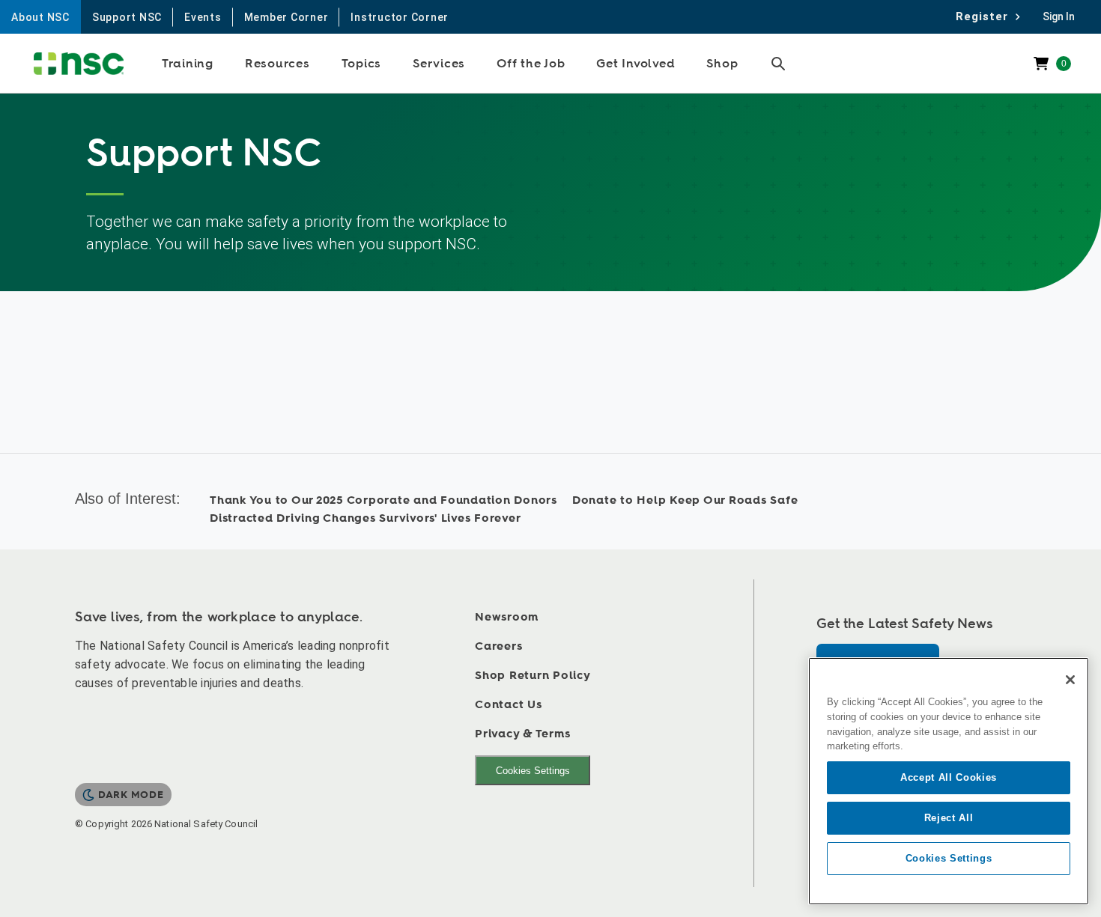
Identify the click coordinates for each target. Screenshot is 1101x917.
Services (439, 64)
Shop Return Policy (533, 675)
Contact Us (508, 704)
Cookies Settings (533, 770)
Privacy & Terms (522, 734)
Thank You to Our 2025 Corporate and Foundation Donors (383, 500)
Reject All (949, 817)
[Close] (1070, 679)
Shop (722, 64)
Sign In (1059, 16)
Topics (362, 64)
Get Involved (635, 64)
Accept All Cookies (948, 777)
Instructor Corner (400, 17)
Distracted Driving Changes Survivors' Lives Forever (365, 518)
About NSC (40, 17)
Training (187, 64)
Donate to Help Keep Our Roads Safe (685, 500)
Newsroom (507, 617)
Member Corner (286, 17)
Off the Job (531, 64)
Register (986, 16)
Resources (277, 64)
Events (203, 17)
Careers (498, 646)
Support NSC (127, 17)
